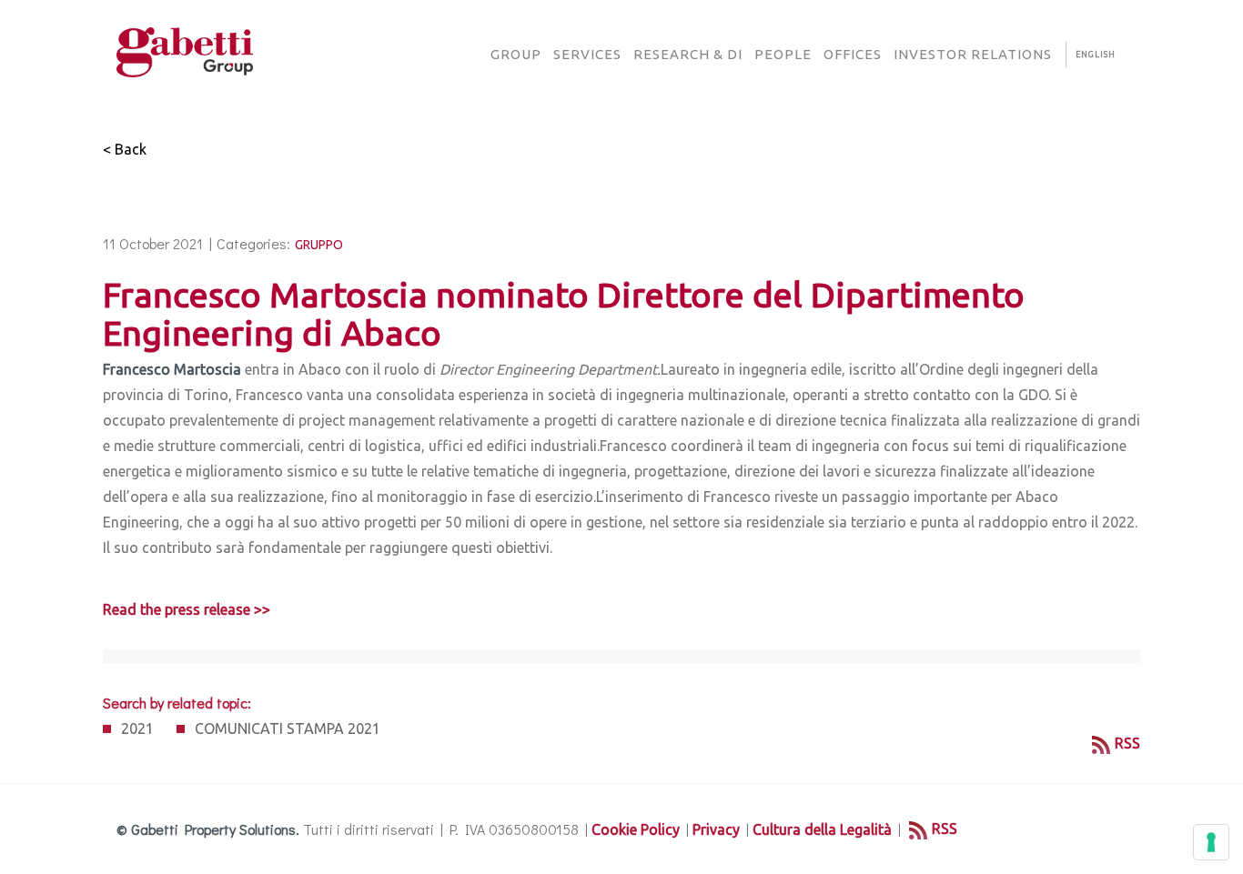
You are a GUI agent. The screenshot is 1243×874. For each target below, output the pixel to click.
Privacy (716, 829)
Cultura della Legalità (822, 829)
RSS (1127, 743)
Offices (853, 54)
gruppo (319, 244)
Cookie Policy (635, 829)
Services (587, 54)
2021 (137, 728)
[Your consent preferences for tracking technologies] (1211, 842)
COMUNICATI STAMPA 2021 (287, 728)
